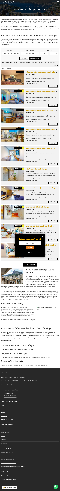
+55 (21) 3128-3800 (8, 384)
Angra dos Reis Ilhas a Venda (7, 419)
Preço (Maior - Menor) (37, 62)
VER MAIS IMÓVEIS (30, 264)
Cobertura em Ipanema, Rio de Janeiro (9, 479)
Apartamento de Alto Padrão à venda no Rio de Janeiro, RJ (13, 466)
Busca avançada (34, 58)
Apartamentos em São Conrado (7, 459)
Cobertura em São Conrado (6, 475)
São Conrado (3, 409)
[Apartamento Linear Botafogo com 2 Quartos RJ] (12, 115)
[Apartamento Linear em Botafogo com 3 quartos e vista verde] (12, 96)
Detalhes (52, 86)
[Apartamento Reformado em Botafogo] (12, 231)
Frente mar (3, 439)
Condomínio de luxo (5, 443)
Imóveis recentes (14, 62)
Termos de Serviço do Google (10, 395)
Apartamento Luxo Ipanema (7, 456)
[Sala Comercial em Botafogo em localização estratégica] (12, 77)
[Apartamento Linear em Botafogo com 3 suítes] (12, 134)
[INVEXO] (7, 2)
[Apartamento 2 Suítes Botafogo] (12, 212)
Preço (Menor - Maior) (50, 62)
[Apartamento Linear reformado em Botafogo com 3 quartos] (12, 153)
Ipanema (3, 412)
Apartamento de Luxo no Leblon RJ (8, 452)
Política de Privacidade (8, 393)
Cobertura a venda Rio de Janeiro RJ (8, 486)
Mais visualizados (25, 62)
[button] (11, 53)
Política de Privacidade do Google (10, 397)
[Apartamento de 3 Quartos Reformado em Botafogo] (12, 250)
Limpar (24, 58)
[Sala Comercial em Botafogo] (12, 174)
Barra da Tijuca (4, 416)
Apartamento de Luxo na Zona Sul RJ (8, 463)
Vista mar (3, 436)
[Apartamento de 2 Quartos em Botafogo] (12, 193)
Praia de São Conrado (5, 432)
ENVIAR (30, 247)
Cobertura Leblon (4, 483)
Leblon (2, 405)
